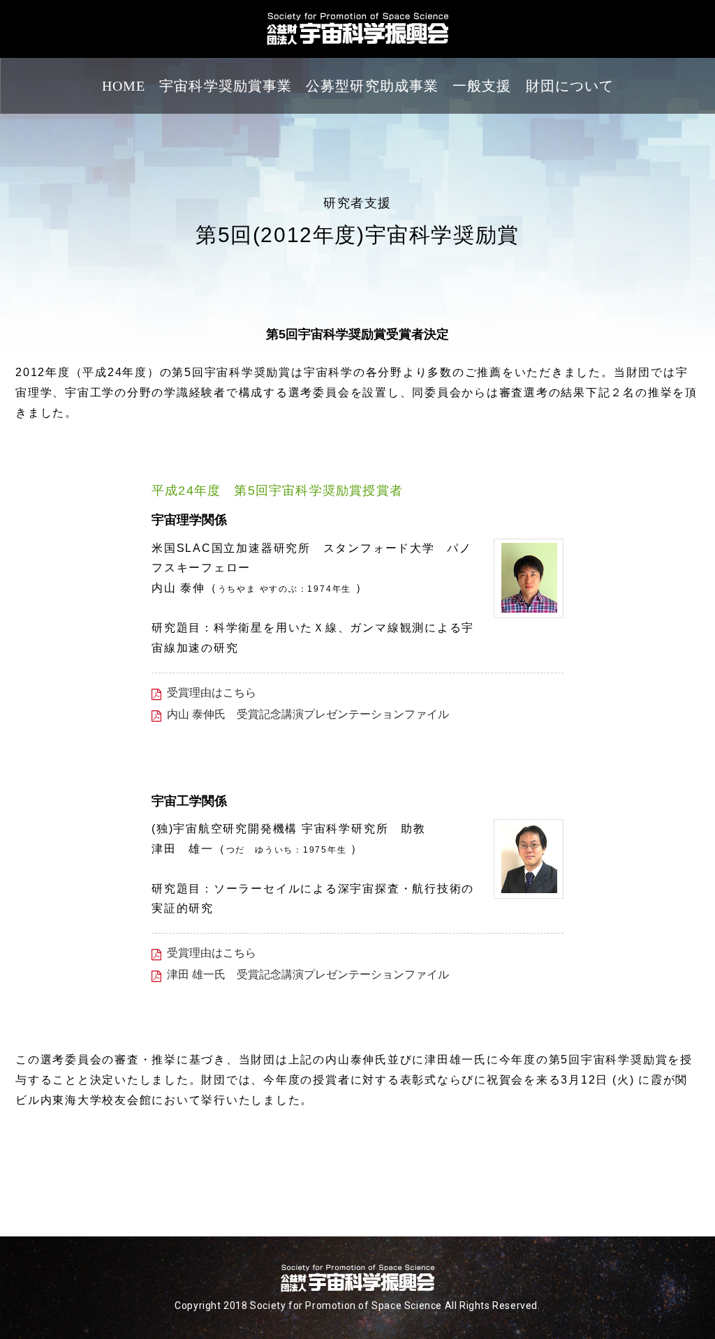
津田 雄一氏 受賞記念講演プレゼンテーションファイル (308, 974)
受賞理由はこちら (211, 692)
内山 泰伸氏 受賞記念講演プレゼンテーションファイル (308, 714)
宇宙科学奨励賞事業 (225, 85)
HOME (123, 85)
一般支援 (481, 85)
